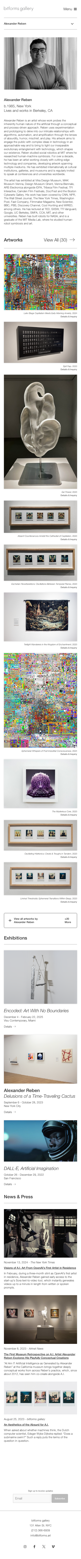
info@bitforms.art (40, 1535)
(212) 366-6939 (40, 1530)
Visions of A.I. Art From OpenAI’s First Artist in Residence (40, 1268)
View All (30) (55, 240)
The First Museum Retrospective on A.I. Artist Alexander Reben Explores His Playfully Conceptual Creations (39, 1356)
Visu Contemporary (15, 1020)
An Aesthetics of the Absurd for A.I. (26, 1424)
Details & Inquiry (69, 316)
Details (8, 1026)
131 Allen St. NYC (40, 1525)
